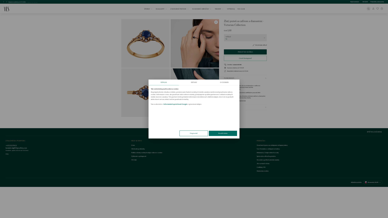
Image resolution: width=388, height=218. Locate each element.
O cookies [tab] (224, 82)
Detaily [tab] (194, 82)
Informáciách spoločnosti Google (175, 104)
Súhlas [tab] (164, 82)
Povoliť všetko (223, 133)
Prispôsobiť (194, 133)
